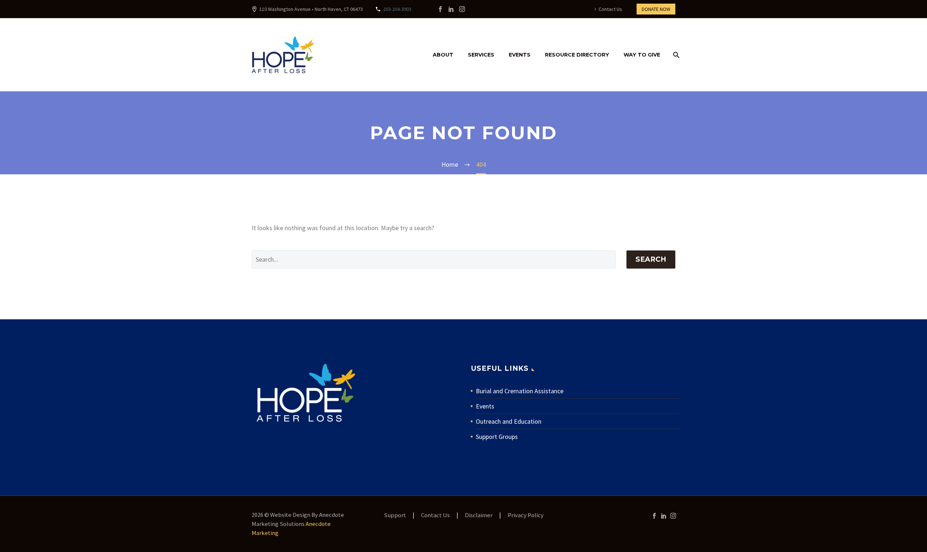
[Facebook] (440, 9)
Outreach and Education (508, 421)
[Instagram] (462, 9)
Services (481, 54)
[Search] (675, 55)
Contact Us (610, 9)
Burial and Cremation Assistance (519, 391)
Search (651, 259)
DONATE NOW (656, 9)
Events (519, 54)
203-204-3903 (397, 9)
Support (395, 515)
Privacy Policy (526, 515)
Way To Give (642, 54)
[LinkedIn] (451, 9)
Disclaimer (478, 515)
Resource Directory (577, 54)
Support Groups (497, 436)
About (443, 54)
